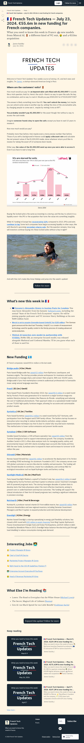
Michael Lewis (67, 597)
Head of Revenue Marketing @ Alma (23, 576)
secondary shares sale (36, 227)
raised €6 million (35, 459)
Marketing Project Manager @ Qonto (24, 561)
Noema (48, 601)
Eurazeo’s (19, 308)
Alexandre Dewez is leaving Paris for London (47, 308)
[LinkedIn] (60, 728)
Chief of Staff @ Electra (19, 555)
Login (58, 3)
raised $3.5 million (55, 393)
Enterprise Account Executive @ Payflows (26, 571)
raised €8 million (65, 505)
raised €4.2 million (32, 416)
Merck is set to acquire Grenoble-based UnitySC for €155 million (38, 322)
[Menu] (80, 2)
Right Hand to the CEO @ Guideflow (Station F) (28, 566)
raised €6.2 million (62, 479)
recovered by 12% (40, 222)
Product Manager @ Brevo (20, 550)
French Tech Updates (13, 10)
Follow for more (70, 3)
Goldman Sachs (62, 605)
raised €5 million (58, 436)
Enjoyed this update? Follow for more (42, 621)
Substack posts (54, 311)
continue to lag (13, 224)
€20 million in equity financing (38, 522)
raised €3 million (36, 373)
